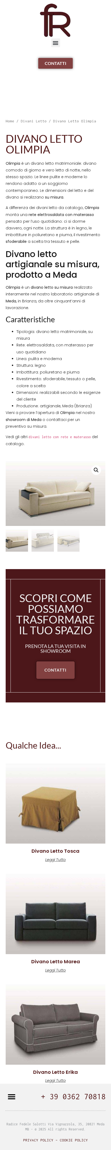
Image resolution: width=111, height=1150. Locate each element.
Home (10, 121)
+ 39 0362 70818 (73, 1096)
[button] (55, 42)
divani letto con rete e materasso (60, 437)
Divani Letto (34, 121)
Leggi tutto (55, 860)
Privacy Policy (38, 1140)
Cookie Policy (74, 1140)
